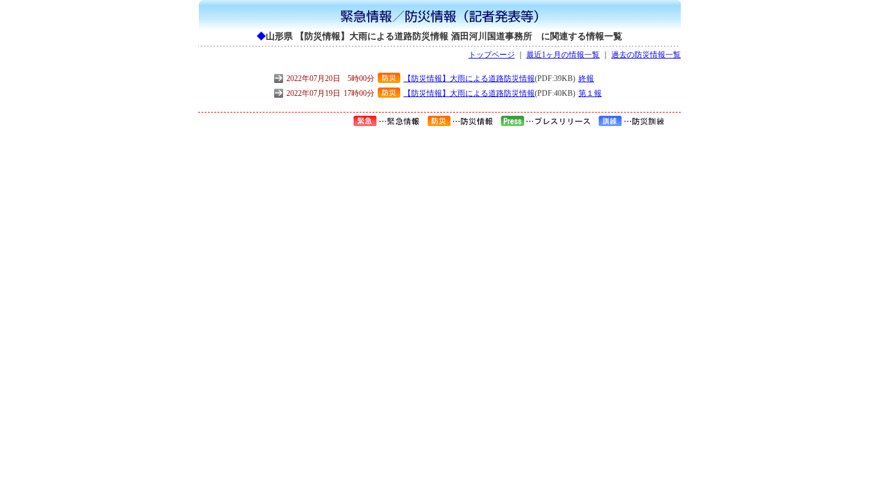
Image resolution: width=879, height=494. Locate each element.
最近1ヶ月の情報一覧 (563, 54)
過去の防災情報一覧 (646, 54)
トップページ (491, 54)
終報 (586, 78)
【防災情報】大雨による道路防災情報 (469, 78)
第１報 (590, 93)
